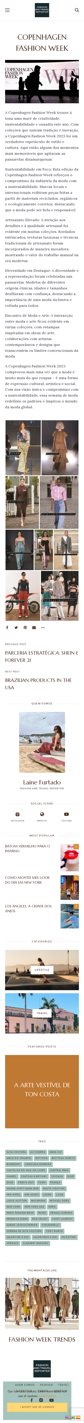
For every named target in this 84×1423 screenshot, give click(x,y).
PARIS (52, 1206)
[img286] (60, 447)
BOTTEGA (41, 1158)
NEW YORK (13, 1206)
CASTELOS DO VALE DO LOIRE (26, 1170)
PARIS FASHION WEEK (20, 1213)
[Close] (67, 1385)
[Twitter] (16, 627)
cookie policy (47, 1396)
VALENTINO (69, 1237)
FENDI (42, 1182)
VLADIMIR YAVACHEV (36, 1243)
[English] (67, 1416)
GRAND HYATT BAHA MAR (23, 1188)
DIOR (70, 1176)
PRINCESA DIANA (17, 1219)
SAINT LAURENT (62, 1219)
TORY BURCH (54, 1231)
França (55, 1182)
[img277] (59, 596)
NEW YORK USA (34, 1206)
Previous (11, 1310)
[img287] (23, 447)
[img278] (23, 596)
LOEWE (47, 1194)
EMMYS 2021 (26, 1182)
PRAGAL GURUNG (61, 1213)
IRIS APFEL (13, 1194)
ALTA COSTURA (16, 1152)
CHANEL (12, 1176)
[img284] (59, 502)
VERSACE (13, 1243)
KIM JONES (32, 1194)
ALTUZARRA (37, 1152)
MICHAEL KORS (59, 1200)
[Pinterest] (25, 627)
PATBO (42, 1213)
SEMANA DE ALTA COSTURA (24, 1231)
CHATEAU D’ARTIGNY (34, 1176)
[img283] (20, 550)
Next (72, 1310)
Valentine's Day (18, 1237)
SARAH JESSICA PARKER (22, 1225)
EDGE (10, 1182)
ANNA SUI (56, 1152)
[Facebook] (7, 627)
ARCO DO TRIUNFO (19, 1158)
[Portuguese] (73, 1416)
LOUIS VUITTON (17, 1200)
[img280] (43, 550)
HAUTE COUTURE (54, 1188)
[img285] (22, 502)
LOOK (59, 1194)
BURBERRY (14, 1164)
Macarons (38, 1200)
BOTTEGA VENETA (63, 1158)
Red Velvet (40, 1219)
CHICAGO (57, 1176)
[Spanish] (78, 1416)
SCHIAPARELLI (51, 1225)
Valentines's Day (45, 1237)
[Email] (34, 627)
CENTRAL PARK (59, 1170)
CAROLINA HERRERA (38, 1164)
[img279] (66, 550)
